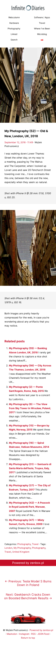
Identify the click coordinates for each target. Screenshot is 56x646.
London (8, 547)
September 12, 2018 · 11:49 (18, 142)
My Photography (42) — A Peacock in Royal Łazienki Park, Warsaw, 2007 (29, 506)
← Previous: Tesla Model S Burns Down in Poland (28, 583)
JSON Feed (43, 633)
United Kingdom (20, 551)
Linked (14, 34)
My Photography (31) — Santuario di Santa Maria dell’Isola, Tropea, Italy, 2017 (30, 468)
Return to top (28, 637)
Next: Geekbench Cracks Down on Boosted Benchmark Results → (28, 596)
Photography (14, 28)
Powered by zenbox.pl (28, 563)
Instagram (24, 633)
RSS (33, 633)
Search (14, 39)
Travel (35, 544)
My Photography (22, 547)
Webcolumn (14, 17)
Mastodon (12, 633)
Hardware (14, 23)
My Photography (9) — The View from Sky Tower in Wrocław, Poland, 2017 (30, 408)
